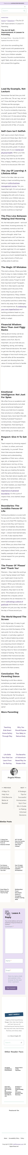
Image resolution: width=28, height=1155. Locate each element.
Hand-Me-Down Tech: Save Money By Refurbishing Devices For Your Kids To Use (8, 1091)
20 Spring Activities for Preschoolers (8, 1069)
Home (3, 21)
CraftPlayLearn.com (18, 1144)
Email (8, 970)
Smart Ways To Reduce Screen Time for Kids (4, 891)
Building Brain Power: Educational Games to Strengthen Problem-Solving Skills (19, 894)
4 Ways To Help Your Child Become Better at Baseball (7, 795)
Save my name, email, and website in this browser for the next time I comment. (15, 979)
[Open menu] (24, 6)
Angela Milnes (7, 38)
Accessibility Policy (14, 1138)
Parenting (4, 17)
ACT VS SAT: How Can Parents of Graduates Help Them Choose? (20, 843)
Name (8, 961)
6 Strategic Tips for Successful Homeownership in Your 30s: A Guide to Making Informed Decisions (21, 801)
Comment (9, 927)
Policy (22, 1138)
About (5, 1138)
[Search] (21, 1042)
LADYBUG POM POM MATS (17, 3)
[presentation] (5, 831)
